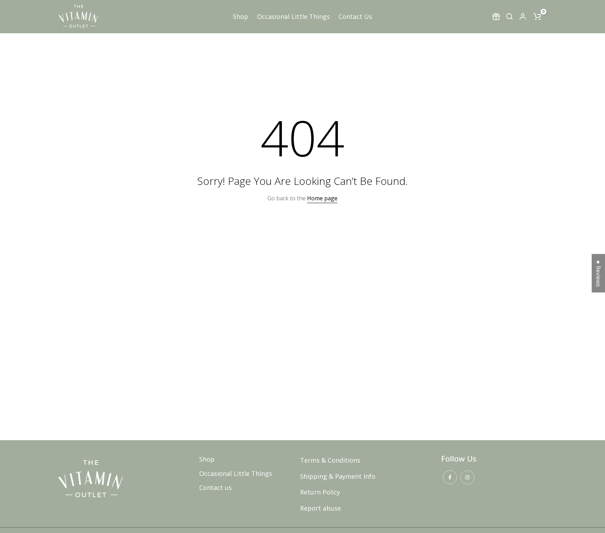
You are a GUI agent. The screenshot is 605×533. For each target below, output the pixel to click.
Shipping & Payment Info (337, 476)
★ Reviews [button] (598, 273)
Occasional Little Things (293, 16)
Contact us (215, 487)
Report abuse (320, 508)
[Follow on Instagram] (467, 477)
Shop (240, 16)
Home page (322, 198)
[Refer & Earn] (496, 16)
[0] (537, 16)
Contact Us (355, 16)
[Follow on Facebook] (450, 477)
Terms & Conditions (330, 460)
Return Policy (320, 492)
